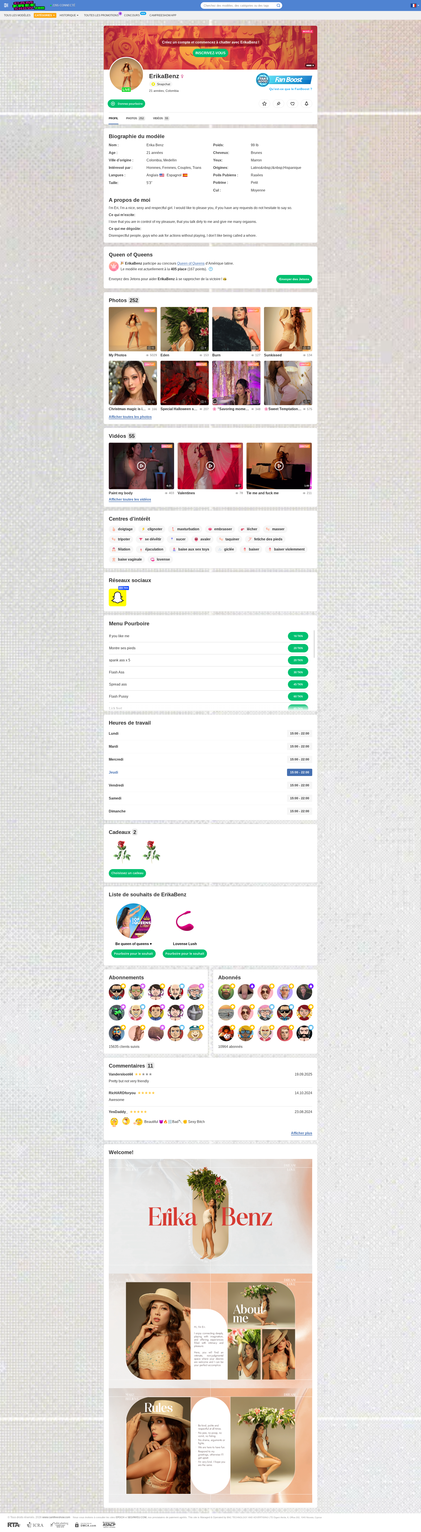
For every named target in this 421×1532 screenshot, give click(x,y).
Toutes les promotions (101, 15)
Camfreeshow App (163, 15)
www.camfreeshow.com (56, 1517)
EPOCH (120, 1517)
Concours (132, 15)
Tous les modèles (17, 15)
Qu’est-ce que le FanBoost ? (290, 89)
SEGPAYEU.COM (137, 1517)
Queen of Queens (191, 263)
